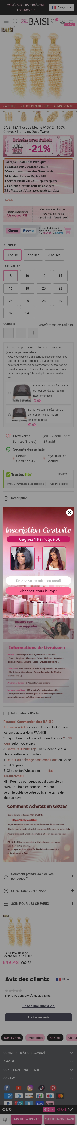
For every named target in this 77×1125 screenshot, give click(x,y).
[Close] (69, 512)
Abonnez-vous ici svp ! (38, 591)
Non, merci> (38, 602)
